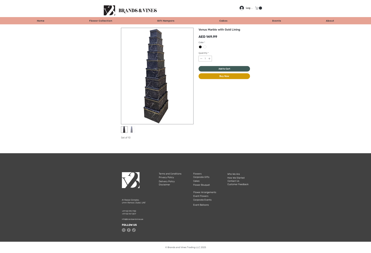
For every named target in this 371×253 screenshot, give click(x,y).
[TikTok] (134, 230)
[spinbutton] (205, 58)
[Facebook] (129, 230)
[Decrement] (201, 58)
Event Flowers (200, 196)
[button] (259, 8)
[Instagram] (124, 230)
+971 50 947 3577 (129, 214)
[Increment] (210, 58)
